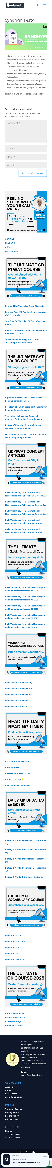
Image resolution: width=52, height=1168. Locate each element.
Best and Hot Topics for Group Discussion (25, 306)
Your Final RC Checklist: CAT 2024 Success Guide (25, 323)
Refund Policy (12, 1115)
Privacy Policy (12, 1112)
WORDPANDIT (11, 251)
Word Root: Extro (13, 935)
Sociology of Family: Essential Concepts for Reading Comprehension (26, 408)
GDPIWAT (9, 239)
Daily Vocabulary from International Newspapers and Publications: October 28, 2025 (25, 513)
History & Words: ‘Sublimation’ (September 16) (25, 869)
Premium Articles (13, 1025)
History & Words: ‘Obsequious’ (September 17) (25, 842)
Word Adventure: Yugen (16, 706)
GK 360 (8, 247)
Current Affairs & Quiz (15, 1017)
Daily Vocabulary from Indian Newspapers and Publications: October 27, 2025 (25, 616)
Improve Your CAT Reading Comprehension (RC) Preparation (25, 313)
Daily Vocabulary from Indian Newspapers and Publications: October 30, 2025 (25, 598)
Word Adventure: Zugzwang (18, 682)
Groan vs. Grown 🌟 (14, 779)
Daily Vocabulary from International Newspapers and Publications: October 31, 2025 (25, 494)
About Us (10, 1086)
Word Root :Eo (12, 947)
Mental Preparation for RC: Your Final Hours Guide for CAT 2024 (26, 332)
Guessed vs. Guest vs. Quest (19, 773)
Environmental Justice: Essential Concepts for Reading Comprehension (25, 436)
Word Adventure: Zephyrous (18, 688)
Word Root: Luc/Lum (15, 941)
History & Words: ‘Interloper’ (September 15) (24, 878)
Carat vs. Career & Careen (17, 761)
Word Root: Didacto (14, 959)
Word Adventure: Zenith (16, 700)
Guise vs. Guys (12, 767)
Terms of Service (13, 1109)
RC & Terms (11, 1093)
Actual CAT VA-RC (14, 1097)
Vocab (8, 1090)
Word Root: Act (12, 953)
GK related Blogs (13, 1021)
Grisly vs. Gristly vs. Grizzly (18, 785)
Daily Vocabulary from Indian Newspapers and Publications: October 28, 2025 (25, 607)
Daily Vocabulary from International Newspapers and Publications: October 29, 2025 (25, 531)
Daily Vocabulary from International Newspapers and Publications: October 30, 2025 (25, 503)
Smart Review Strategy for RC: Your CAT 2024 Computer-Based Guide (24, 341)
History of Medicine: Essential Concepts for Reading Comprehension (24, 427)
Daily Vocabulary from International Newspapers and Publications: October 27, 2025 (25, 522)
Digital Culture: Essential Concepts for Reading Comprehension (23, 399)
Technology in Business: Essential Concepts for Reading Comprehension (23, 417)
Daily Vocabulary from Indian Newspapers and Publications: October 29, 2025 (25, 625)
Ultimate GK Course (14, 1013)
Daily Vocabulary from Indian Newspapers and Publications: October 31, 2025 (25, 589)
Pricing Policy (11, 1119)
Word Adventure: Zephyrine (18, 694)
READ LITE (10, 243)
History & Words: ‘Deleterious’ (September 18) (25, 851)
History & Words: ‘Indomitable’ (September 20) (25, 860)
